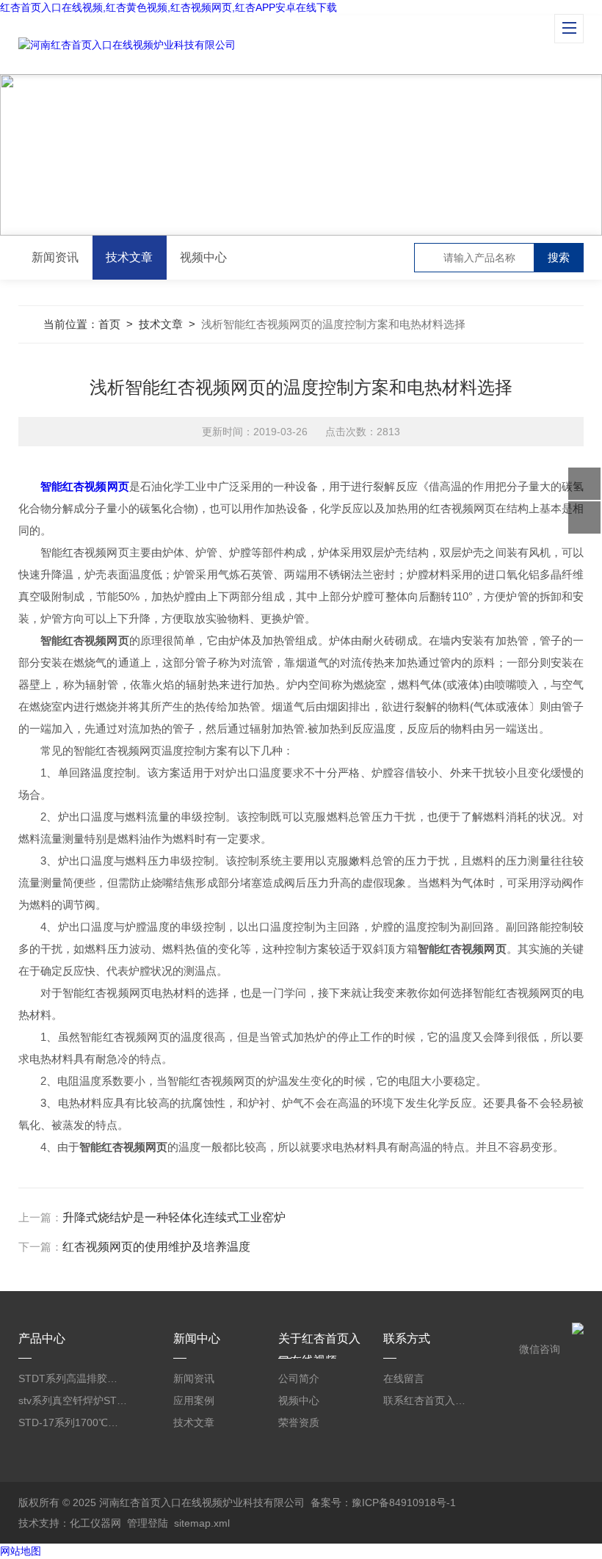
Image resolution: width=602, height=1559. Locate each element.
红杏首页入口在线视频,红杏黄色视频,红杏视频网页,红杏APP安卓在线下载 (168, 7)
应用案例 (193, 1400)
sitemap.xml (202, 1523)
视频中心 (203, 257)
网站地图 (20, 1551)
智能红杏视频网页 (84, 486)
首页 (109, 324)
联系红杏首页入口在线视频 (426, 1400)
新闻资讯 (55, 257)
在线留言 (403, 1378)
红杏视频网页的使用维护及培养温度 (156, 1246)
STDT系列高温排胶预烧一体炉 (72, 1378)
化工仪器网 (95, 1523)
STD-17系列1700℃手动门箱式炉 (72, 1422)
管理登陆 (147, 1523)
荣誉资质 (298, 1422)
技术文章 (129, 257)
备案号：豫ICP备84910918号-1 (383, 1502)
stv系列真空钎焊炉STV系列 (72, 1400)
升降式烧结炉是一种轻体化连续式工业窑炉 (174, 1217)
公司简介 (298, 1378)
